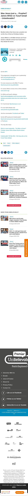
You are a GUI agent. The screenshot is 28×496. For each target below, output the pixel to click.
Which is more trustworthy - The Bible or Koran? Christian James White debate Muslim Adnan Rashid (13, 130)
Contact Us (6, 388)
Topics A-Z (9, 410)
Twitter (22, 113)
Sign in (7, 23)
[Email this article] (11, 26)
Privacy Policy (7, 385)
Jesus (8, 143)
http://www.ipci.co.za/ (15, 104)
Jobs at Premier (8, 379)
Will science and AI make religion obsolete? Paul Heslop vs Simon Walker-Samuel (18, 220)
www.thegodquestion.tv (8, 79)
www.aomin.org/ (5, 90)
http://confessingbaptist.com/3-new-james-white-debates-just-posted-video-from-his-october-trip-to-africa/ (14, 98)
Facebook (15, 113)
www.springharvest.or (9, 77)
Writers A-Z (16, 410)
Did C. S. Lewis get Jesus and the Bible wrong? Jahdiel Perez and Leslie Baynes (18, 232)
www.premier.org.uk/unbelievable (9, 109)
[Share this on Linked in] (8, 26)
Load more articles (14, 205)
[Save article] (26, 26)
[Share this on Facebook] (2, 26)
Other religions (15, 143)
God (4, 143)
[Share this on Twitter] (5, 26)
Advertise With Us (9, 372)
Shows (11, 162)
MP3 (6, 71)
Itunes (5, 121)
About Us (6, 382)
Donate (5, 375)
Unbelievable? (6, 8)
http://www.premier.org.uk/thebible (10, 85)
